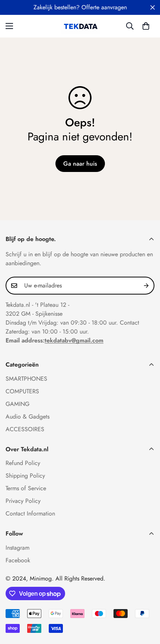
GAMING (17, 404)
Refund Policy (23, 463)
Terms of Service (26, 488)
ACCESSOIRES (25, 429)
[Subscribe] (146, 286)
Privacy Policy (23, 501)
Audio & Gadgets (27, 416)
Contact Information (30, 513)
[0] (145, 26)
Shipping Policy (25, 475)
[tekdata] (80, 26)
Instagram (17, 547)
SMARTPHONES (26, 378)
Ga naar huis (80, 163)
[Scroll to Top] (146, 604)
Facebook (18, 560)
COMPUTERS (22, 391)
